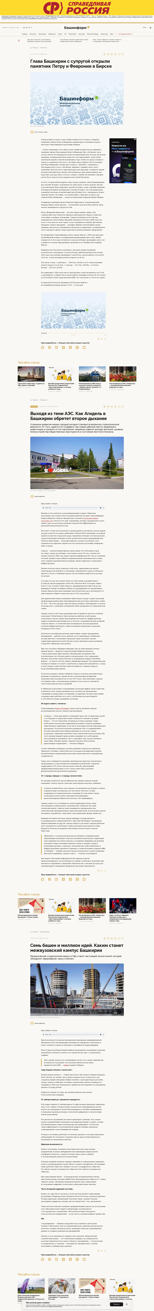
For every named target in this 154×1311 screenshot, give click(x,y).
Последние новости (125, 34)
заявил (66, 1065)
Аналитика (104, 34)
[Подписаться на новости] (84, 347)
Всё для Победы (92, 34)
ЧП (65, 34)
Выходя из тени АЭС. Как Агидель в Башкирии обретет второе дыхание (39, 40)
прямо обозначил (62, 708)
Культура (81, 34)
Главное (24, 34)
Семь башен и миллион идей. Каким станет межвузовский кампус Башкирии (74, 40)
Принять (116, 1304)
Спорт (60, 34)
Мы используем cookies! (38, 1303)
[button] (105, 335)
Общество (52, 34)
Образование (44, 932)
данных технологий (55, 1306)
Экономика (42, 34)
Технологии (72, 34)
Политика (33, 34)
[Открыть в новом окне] (42, 347)
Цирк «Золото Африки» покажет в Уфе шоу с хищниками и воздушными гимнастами (107, 40)
